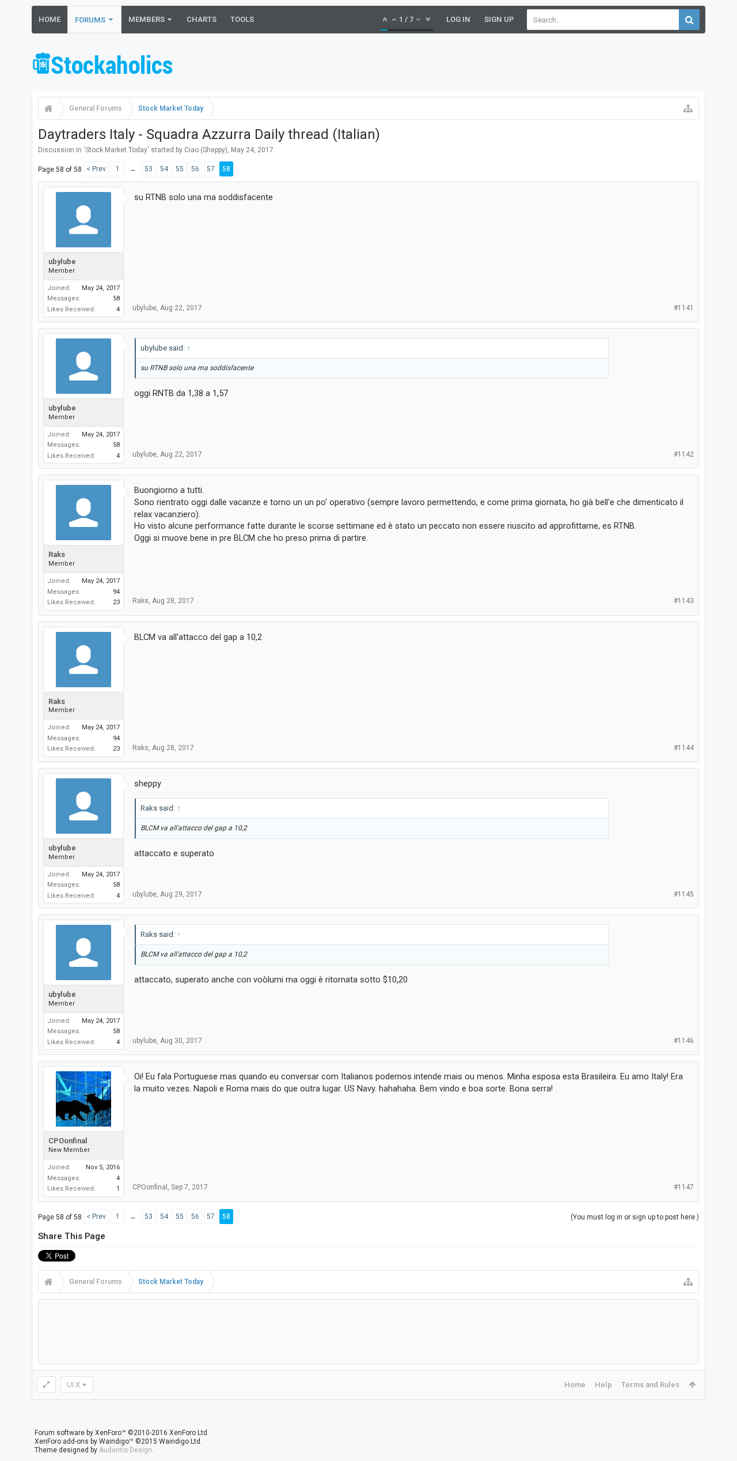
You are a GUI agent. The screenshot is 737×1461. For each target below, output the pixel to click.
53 (149, 169)
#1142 (684, 454)
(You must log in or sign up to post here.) (635, 1217)
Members (146, 19)
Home (49, 19)
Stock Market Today (116, 150)
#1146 (684, 1041)
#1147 (684, 1187)
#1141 (684, 308)
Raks (56, 554)
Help (603, 1384)
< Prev (96, 169)
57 (211, 169)
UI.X (73, 1384)
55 (180, 169)
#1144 (684, 748)
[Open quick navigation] (688, 108)
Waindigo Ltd (179, 1441)
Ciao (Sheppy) (205, 150)
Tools (242, 19)
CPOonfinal (68, 1140)
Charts (201, 19)
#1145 (684, 894)
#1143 (684, 601)
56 (195, 169)
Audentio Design (125, 1450)
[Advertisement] (495, 65)
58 (226, 169)
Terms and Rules (650, 1384)
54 (164, 169)
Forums (90, 20)
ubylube (62, 261)
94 (116, 592)
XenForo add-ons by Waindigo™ (84, 1441)
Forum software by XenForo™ (122, 1433)
